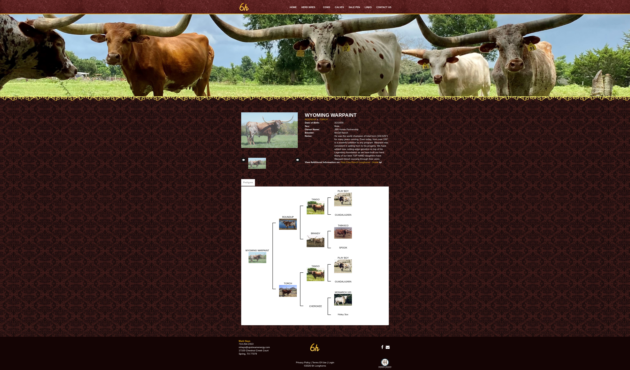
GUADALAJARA (343, 215)
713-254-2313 (246, 344)
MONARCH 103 (343, 292)
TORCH (323, 119)
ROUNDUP (310, 119)
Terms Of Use (319, 362)
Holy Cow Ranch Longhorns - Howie (359, 162)
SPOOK (343, 247)
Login (331, 362)
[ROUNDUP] (288, 224)
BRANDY (315, 233)
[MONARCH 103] (343, 299)
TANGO (316, 199)
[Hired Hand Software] (384, 363)
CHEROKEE (315, 306)
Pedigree (248, 182)
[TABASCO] (343, 232)
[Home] (315, 347)
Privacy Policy (303, 362)
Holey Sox (343, 314)
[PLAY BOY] (343, 199)
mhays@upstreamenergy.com (254, 347)
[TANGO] (315, 207)
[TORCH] (288, 290)
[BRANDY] (315, 241)
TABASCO (343, 225)
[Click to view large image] (269, 130)
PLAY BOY (343, 191)
